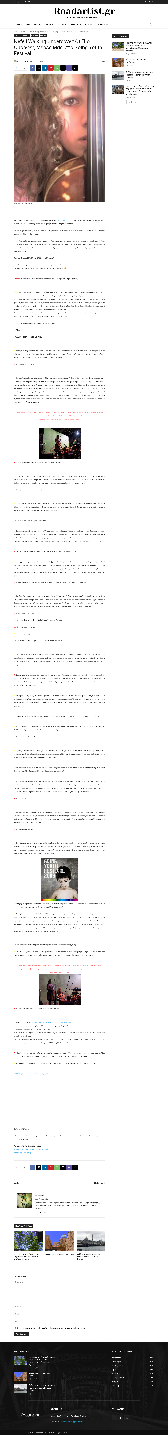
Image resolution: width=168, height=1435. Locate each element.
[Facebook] (145, 1)
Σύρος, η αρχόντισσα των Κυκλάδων (59, 1254)
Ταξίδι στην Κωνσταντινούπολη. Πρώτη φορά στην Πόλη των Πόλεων (89, 1256)
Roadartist (23, 61)
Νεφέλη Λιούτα (62, 220)
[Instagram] (148, 1)
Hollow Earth (99, 1183)
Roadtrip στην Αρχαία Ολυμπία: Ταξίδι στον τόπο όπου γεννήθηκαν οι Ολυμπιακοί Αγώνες (27, 1256)
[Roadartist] (15, 61)
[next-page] (19, 1265)
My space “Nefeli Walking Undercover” (32, 1149)
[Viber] (69, 68)
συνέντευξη (34, 35)
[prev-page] (15, 1265)
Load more (132, 102)
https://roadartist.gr (42, 1199)
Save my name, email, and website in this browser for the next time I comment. (51, 1328)
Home (16, 32)
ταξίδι (79, 1250)
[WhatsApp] (57, 68)
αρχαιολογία (19, 1250)
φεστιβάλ (43, 35)
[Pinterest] (51, 68)
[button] (151, 24)
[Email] (63, 68)
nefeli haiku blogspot (23, 1153)
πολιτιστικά (25, 35)
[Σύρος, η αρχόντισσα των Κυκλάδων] (59, 1241)
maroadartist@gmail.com (72, 1421)
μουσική (23, 32)
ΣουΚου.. (18, 1183)
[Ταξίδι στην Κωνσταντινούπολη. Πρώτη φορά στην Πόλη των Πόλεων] (91, 1241)
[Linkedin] (45, 68)
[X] (152, 1)
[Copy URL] (75, 68)
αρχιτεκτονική (51, 1250)
